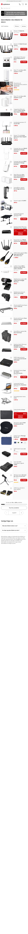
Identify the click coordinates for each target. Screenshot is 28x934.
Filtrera (17, 26)
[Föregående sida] (7, 513)
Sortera (24, 26)
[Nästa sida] (21, 513)
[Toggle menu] (26, 4)
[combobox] (14, 513)
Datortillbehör (13, 17)
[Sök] (1, 8)
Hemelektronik (6, 17)
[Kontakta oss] (19, 4)
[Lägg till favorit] (11, 31)
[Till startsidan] (5, 4)
